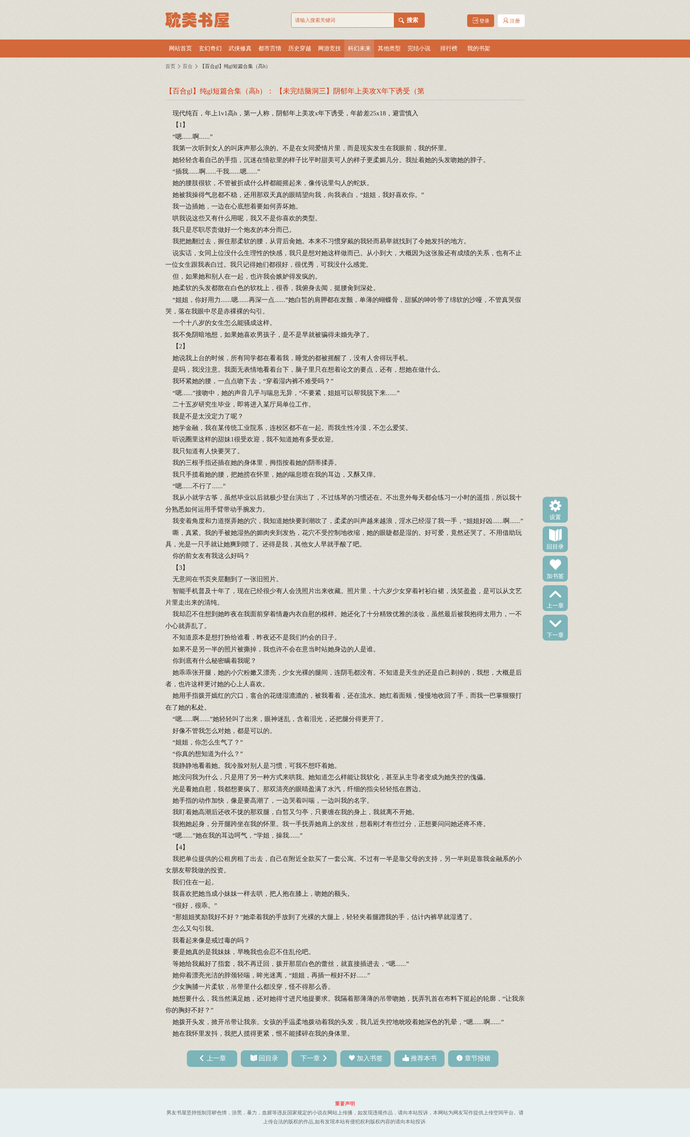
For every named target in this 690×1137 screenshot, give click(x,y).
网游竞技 (329, 48)
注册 (514, 21)
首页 (170, 66)
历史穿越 (299, 48)
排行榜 (448, 48)
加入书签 (370, 1058)
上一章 (555, 605)
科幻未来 (359, 48)
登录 (483, 21)
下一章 (555, 634)
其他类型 (389, 48)
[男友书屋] (201, 20)
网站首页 (180, 48)
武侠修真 (240, 48)
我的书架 (478, 48)
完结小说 (419, 48)
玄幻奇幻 (210, 48)
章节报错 (478, 1058)
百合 (188, 66)
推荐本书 (424, 1058)
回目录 (555, 546)
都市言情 (269, 48)
